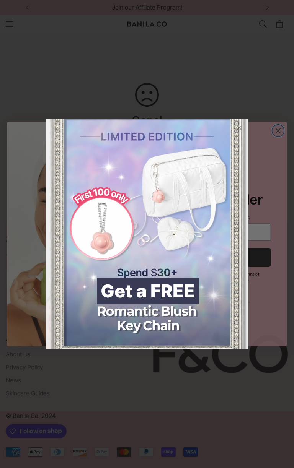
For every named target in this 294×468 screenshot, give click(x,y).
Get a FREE (148, 291)
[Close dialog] (239, 128)
